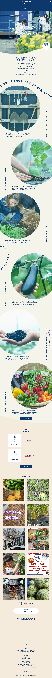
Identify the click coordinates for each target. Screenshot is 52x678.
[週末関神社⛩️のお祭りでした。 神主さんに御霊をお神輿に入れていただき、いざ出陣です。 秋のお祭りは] (14, 589)
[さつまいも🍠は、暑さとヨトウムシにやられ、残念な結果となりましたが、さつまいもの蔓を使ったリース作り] (38, 539)
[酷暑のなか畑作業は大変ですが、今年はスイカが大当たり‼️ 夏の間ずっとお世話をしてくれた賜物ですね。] (38, 589)
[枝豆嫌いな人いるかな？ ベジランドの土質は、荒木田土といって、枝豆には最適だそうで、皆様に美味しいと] (14, 490)
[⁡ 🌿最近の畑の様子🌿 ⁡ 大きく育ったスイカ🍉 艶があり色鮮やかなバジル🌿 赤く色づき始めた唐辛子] (38, 490)
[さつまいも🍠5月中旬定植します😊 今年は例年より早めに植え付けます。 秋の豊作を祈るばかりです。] (14, 515)
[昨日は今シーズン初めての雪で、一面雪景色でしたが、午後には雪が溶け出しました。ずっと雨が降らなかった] (14, 539)
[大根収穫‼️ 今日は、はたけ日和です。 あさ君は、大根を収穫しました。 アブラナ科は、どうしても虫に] (14, 564)
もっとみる (26, 466)
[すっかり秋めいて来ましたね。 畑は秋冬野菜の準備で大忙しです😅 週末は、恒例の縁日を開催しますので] (38, 564)
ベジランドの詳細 (26, 418)
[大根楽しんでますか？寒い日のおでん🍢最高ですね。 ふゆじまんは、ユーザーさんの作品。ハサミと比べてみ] (38, 515)
